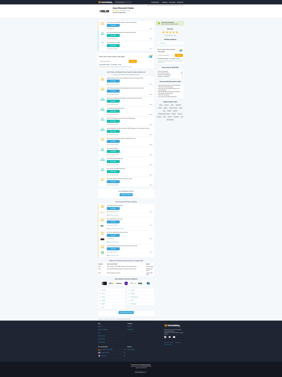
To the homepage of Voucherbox (105, 2)
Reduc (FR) (103, 355)
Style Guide (130, 329)
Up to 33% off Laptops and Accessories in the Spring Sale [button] (121, 118)
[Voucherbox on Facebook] (165, 337)
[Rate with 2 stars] (167, 32)
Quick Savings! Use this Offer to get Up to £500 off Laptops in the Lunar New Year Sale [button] (128, 128)
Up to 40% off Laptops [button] (112, 148)
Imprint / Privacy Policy (168, 342)
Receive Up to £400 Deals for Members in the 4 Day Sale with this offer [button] (124, 98)
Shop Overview (101, 335)
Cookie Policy (178, 342)
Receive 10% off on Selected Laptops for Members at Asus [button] (121, 138)
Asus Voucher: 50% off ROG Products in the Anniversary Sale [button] (122, 22)
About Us (100, 326)
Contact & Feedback (103, 329)
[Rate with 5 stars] (177, 32)
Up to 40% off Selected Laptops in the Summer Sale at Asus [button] (121, 32)
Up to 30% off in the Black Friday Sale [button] (116, 168)
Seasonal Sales (131, 349)
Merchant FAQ (101, 339)
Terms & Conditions (168, 344)
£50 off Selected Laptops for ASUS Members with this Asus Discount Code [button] (125, 88)
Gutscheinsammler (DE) (107, 349)
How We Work (101, 342)
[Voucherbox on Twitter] (170, 337)
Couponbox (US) (105, 352)
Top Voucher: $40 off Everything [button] (114, 205)
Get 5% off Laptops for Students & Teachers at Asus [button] (119, 178)
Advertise (129, 326)
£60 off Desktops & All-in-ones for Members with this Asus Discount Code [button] (125, 78)
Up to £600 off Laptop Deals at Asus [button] (116, 108)
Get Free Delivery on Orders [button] (113, 42)
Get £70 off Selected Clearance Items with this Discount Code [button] (122, 245)
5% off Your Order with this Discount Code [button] (117, 232)
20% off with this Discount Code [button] (115, 219)
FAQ (99, 332)
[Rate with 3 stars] (170, 32)
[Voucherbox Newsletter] (174, 337)
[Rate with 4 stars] (173, 32)
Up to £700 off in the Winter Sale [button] (115, 158)
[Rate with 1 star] (164, 32)
